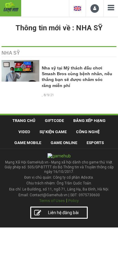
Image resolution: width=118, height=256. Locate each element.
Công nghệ (88, 132)
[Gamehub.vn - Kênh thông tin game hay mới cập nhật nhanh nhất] (11, 7)
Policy (73, 200)
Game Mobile (27, 142)
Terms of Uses (52, 200)
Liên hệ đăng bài (63, 212)
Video (24, 132)
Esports (95, 142)
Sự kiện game (53, 132)
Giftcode (54, 120)
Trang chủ (23, 120)
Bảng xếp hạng (89, 120)
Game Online (64, 142)
